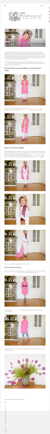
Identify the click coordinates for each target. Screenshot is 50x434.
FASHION (7, 41)
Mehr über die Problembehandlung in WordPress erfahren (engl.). (5, 403)
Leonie (8, 45)
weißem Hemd (32, 154)
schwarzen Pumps (39, 154)
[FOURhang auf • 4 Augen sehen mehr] (25, 16)
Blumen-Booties (14, 272)
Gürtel (7, 263)
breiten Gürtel (7, 272)
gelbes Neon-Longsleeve (34, 108)
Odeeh (8, 156)
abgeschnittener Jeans (16, 310)
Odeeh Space (36, 156)
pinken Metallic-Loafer (24, 110)
